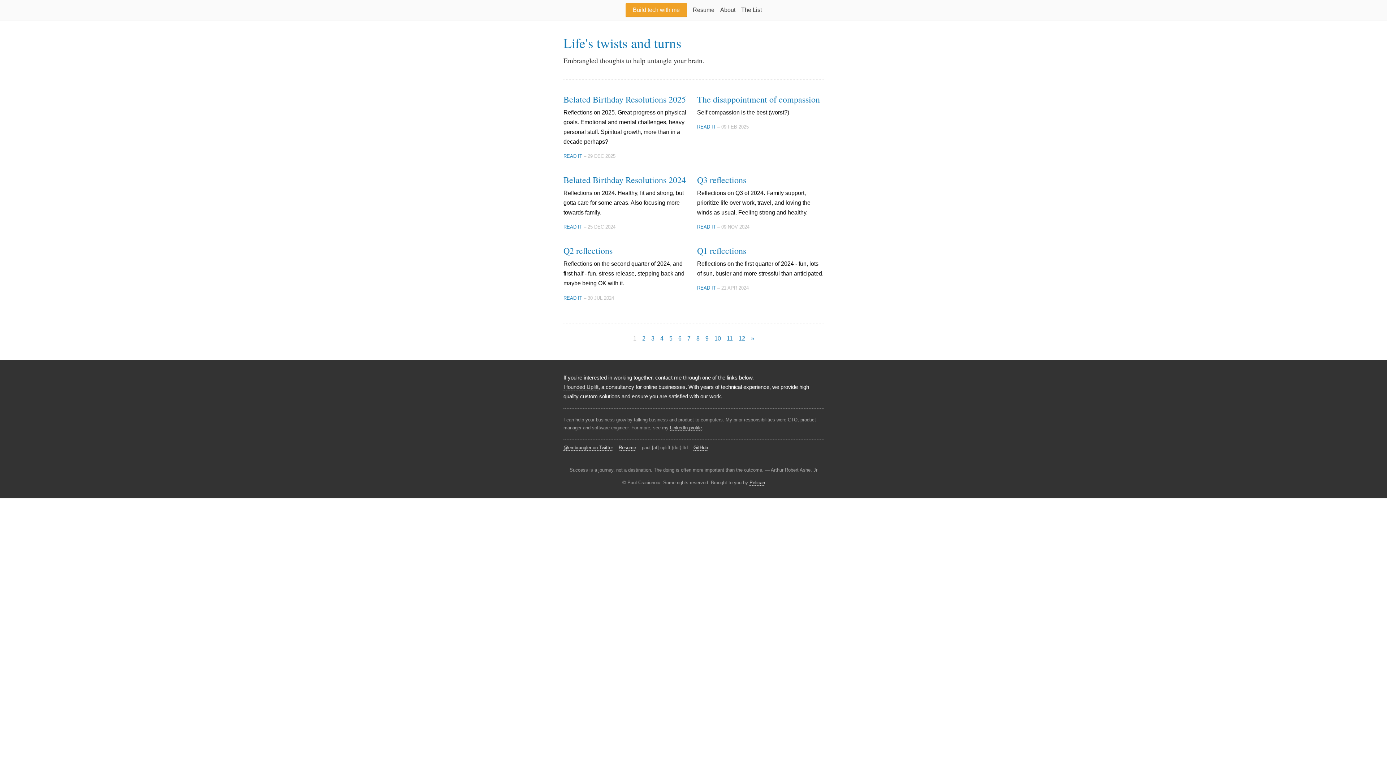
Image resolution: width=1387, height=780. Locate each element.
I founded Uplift (581, 387)
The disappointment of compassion (758, 99)
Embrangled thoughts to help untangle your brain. (633, 60)
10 (717, 338)
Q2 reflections (588, 250)
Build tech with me (656, 10)
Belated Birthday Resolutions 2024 (624, 180)
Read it (572, 156)
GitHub (701, 447)
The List (751, 10)
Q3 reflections (721, 180)
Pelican (757, 482)
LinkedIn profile (686, 427)
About (727, 10)
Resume (703, 10)
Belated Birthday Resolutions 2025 (624, 99)
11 (730, 338)
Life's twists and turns (622, 43)
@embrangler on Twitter (588, 447)
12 (742, 338)
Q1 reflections (721, 250)
